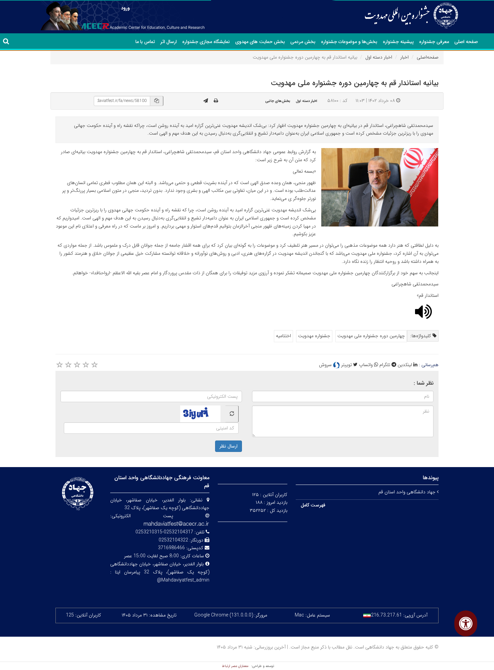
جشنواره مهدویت (314, 336)
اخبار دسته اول (378, 57)
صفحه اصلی (466, 41)
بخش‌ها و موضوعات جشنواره (349, 41)
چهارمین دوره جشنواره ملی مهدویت (371, 336)
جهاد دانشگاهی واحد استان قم (407, 492)
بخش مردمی (303, 41)
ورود (125, 8)
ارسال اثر (168, 41)
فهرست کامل (313, 505)
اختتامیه (283, 336)
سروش (326, 364)
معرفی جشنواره (434, 41)
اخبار (404, 57)
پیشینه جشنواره (398, 41)
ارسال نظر (228, 446)
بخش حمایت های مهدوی (260, 41)
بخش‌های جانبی (277, 101)
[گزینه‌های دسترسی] (465, 623)
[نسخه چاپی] (215, 101)
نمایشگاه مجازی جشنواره (206, 41)
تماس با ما (145, 41)
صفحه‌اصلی (428, 57)
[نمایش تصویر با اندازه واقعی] (379, 187)
